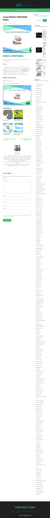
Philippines (38, 371)
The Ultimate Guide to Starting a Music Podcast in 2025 (45, 34)
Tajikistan (38, 445)
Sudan (37, 433)
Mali (37, 309)
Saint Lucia (38, 400)
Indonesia (38, 256)
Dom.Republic (39, 190)
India (37, 252)
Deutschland (39, 188)
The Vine (44, 60)
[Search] (45, 20)
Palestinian (38, 363)
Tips (37, 455)
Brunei (37, 149)
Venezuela (38, 486)
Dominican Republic (40, 193)
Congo (37, 174)
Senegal (38, 406)
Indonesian (38, 258)
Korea (37, 281)
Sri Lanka (38, 431)
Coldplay (38, 168)
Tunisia (37, 468)
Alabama (38, 88)
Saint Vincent (39, 402)
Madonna (38, 305)
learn (37, 289)
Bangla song (39, 125)
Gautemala (38, 221)
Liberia (37, 293)
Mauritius (38, 316)
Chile (37, 164)
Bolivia (37, 141)
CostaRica (38, 176)
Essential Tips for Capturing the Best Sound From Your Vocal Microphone (45, 48)
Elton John (38, 207)
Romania (38, 390)
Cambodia (38, 154)
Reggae (37, 387)
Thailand (38, 451)
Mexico (37, 318)
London (38, 297)
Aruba (37, 113)
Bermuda (38, 135)
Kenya (37, 279)
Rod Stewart (39, 388)
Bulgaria (38, 150)
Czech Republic (39, 184)
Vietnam (38, 490)
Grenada (38, 230)
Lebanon (38, 291)
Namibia (38, 338)
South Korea (39, 422)
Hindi (37, 242)
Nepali (37, 340)
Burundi (38, 152)
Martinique (38, 314)
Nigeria (37, 353)
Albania (37, 92)
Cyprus (37, 182)
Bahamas (38, 121)
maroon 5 (38, 312)
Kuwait (37, 285)
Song (37, 418)
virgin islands (39, 492)
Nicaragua (38, 351)
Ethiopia (38, 213)
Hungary (38, 248)
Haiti (37, 238)
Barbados (38, 129)
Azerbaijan (38, 119)
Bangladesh (38, 127)
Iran (37, 260)
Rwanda (38, 394)
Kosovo (37, 283)
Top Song (38, 461)
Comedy (38, 172)
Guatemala (38, 232)
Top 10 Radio (39, 459)
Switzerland (38, 439)
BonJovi (38, 143)
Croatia (37, 178)
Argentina (38, 108)
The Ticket (44, 72)
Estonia (37, 211)
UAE (37, 472)
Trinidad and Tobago (40, 465)
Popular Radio (39, 379)
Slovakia (38, 412)
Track (37, 463)
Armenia (38, 110)
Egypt (37, 203)
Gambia (37, 219)
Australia (38, 115)
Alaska (37, 90)
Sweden (38, 437)
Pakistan (38, 361)
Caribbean (38, 160)
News (37, 346)
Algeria (37, 94)
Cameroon (38, 156)
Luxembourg (39, 299)
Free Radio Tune (25, 507)
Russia (37, 392)
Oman (37, 357)
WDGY (44, 66)
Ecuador (38, 199)
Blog (37, 137)
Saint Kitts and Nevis (41, 396)
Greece (37, 229)
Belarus (37, 131)
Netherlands (39, 342)
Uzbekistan (38, 484)
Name (4, 195)
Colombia (38, 170)
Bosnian (38, 145)
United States (39, 480)
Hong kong (38, 246)
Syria (37, 441)
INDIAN (37, 254)
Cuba (37, 180)
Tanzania (38, 449)
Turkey (37, 470)
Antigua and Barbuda (41, 102)
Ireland (37, 264)
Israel (37, 266)
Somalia (38, 416)
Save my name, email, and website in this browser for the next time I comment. (17, 216)
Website (5, 208)
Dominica (38, 191)
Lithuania (38, 295)
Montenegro (39, 326)
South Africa (39, 420)
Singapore (38, 410)
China (37, 166)
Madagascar (39, 303)
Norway (38, 355)
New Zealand (39, 344)
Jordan (37, 275)
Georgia (38, 223)
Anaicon (38, 96)
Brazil (37, 147)
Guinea (37, 234)
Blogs (37, 139)
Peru (37, 369)
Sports (37, 426)
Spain (37, 424)
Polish (37, 377)
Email (4, 202)
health (37, 240)
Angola (37, 100)
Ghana (37, 227)
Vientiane (38, 488)
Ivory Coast (38, 269)
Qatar (37, 385)
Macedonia (38, 301)
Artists (37, 111)
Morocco (38, 328)
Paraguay (38, 367)
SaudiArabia (39, 404)
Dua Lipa (38, 197)
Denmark (38, 186)
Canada (38, 158)
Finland (37, 215)
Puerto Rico (38, 383)
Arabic (37, 106)
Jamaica (38, 271)
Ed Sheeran (38, 201)
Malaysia (38, 307)
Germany (38, 225)
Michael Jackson (40, 320)
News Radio (38, 349)
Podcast (38, 373)
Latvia (37, 287)
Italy (37, 268)
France (37, 217)
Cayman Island (39, 162)
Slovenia (38, 414)
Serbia (37, 408)
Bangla (37, 123)
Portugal (38, 381)
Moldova (38, 324)
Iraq (37, 262)
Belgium (38, 133)
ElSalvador (38, 205)
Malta (37, 310)
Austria (37, 117)
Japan (37, 273)
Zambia (37, 494)
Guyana (38, 236)
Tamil (37, 447)
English (37, 209)
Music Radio (39, 336)
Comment (5, 180)
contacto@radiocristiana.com (13, 83)
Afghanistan (39, 84)
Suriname (38, 435)
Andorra (38, 98)
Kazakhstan (38, 277)
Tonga (37, 457)
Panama (38, 365)
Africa (37, 86)
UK (36, 476)
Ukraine (38, 478)
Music (37, 332)
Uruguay (38, 482)
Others (37, 359)
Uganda (38, 474)
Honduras (38, 244)
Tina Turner (38, 453)
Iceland (37, 250)
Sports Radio (39, 429)
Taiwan (37, 443)
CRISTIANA (24, 70)
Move (37, 330)
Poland (37, 375)
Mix (37, 322)
